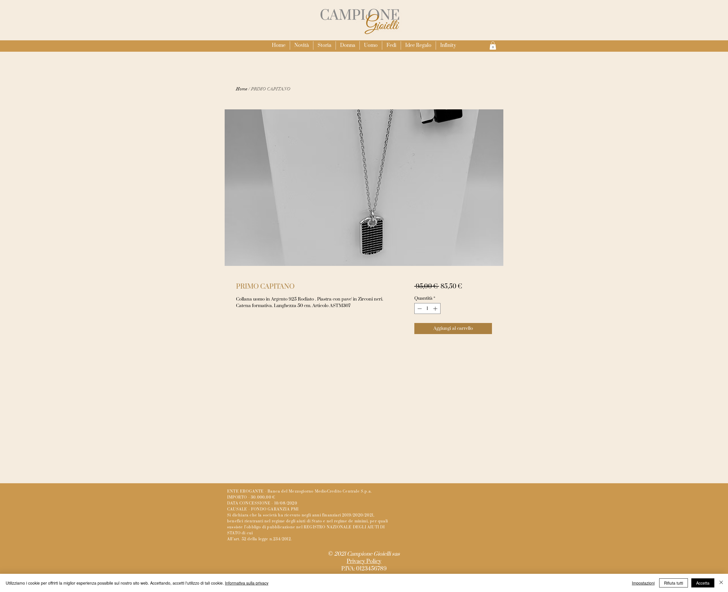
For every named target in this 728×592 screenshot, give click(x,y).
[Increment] (436, 308)
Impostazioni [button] (643, 583)
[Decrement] (419, 308)
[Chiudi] (721, 582)
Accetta (703, 583)
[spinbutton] (427, 308)
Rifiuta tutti (673, 583)
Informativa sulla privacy (246, 583)
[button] (347, 45)
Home (241, 89)
